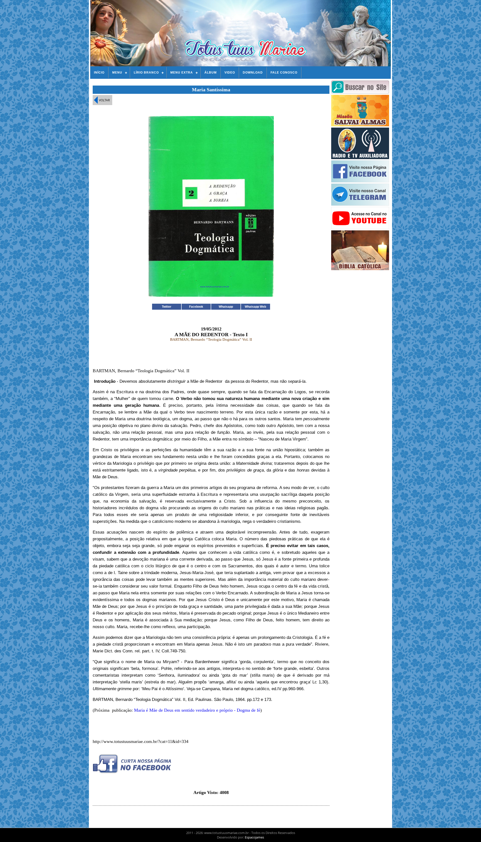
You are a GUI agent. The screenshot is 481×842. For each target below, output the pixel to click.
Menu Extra (181, 72)
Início (99, 72)
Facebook (196, 306)
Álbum (210, 72)
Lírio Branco (146, 72)
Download (253, 72)
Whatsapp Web (255, 306)
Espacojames (254, 837)
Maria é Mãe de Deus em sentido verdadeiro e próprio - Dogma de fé (197, 710)
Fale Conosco (284, 72)
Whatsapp (226, 306)
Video (229, 72)
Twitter (166, 306)
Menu (117, 72)
